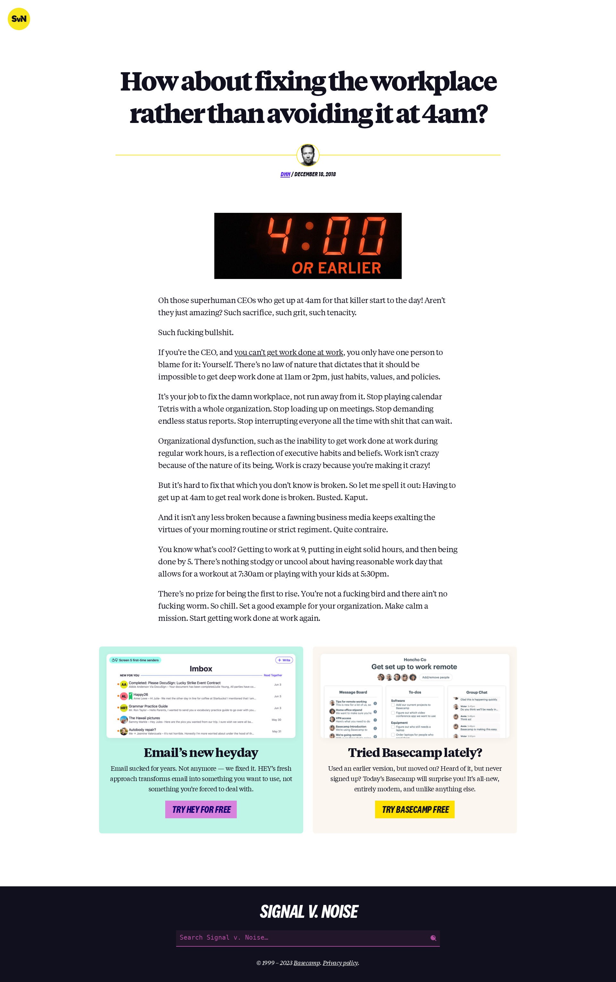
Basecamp (307, 962)
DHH (285, 174)
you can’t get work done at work (288, 352)
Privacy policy (340, 962)
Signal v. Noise (19, 19)
